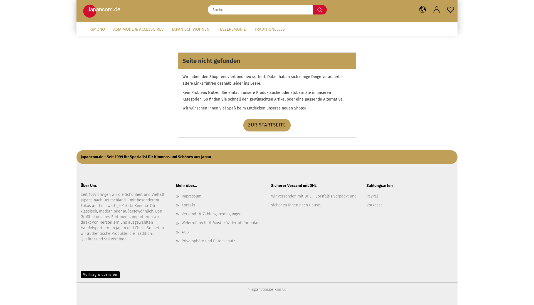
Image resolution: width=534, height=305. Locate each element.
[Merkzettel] (451, 9)
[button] (423, 9)
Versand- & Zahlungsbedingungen (211, 214)
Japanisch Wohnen (190, 29)
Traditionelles (269, 29)
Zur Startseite (267, 125)
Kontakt (188, 205)
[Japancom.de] (103, 11)
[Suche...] (320, 9)
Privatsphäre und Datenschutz (208, 241)
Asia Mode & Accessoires (138, 29)
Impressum (191, 196)
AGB (185, 232)
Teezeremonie (232, 29)
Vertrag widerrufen (100, 275)
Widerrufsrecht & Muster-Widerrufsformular (220, 223)
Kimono (97, 29)
